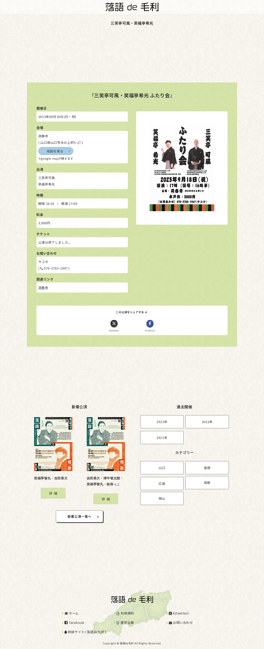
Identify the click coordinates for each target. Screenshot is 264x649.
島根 (207, 467)
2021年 (161, 437)
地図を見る (55, 151)
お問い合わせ (182, 622)
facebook (76, 622)
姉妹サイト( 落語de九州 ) (86, 631)
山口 (162, 467)
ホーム (73, 613)
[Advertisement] (108, 57)
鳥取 (207, 482)
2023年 (161, 421)
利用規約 (127, 613)
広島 (162, 483)
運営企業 (127, 622)
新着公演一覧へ (80, 516)
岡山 (162, 498)
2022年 (207, 421)
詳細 (54, 493)
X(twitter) (180, 613)
